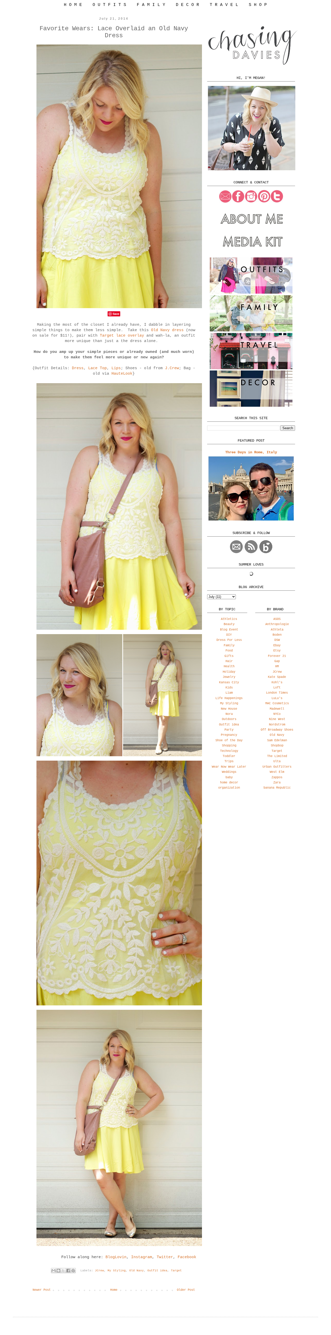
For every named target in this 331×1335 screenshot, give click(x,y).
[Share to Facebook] (68, 1270)
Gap (277, 661)
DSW (277, 640)
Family (229, 645)
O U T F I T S (109, 5)
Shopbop (277, 745)
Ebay (277, 645)
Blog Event (229, 630)
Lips (116, 368)
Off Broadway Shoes (277, 730)
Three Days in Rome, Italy (251, 452)
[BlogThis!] (58, 1270)
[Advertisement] (251, 834)
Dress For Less (229, 640)
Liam (229, 693)
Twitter (165, 1257)
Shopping (229, 745)
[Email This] (53, 1270)
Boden (277, 635)
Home (113, 1290)
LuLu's (277, 698)
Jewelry (229, 677)
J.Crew (172, 368)
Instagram (141, 1257)
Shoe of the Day (229, 740)
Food (229, 650)
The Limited (277, 756)
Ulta (277, 761)
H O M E (73, 5)
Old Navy (136, 1270)
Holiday (229, 672)
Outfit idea (157, 1270)
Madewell (277, 709)
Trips (229, 761)
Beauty (229, 624)
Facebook (187, 1257)
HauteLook (121, 374)
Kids (229, 687)
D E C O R (187, 5)
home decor (229, 782)
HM (277, 666)
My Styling (117, 1270)
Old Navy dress (167, 330)
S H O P (258, 5)
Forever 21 (277, 656)
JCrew (99, 1270)
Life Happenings (229, 698)
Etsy (277, 650)
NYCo (277, 714)
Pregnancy (229, 735)
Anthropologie (277, 624)
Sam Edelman (277, 740)
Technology (229, 751)
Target (176, 1270)
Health (229, 666)
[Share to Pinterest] (73, 1270)
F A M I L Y (151, 5)
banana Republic (277, 788)
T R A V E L (224, 5)
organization (229, 788)
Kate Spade (277, 677)
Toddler (229, 756)
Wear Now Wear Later (229, 767)
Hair (229, 661)
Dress (78, 368)
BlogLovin (116, 1257)
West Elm (277, 772)
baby (229, 777)
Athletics (229, 619)
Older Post (186, 1290)
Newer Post (42, 1290)
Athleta (277, 630)
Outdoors (229, 719)
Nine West (277, 719)
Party (229, 730)
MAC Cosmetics (277, 703)
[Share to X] (63, 1270)
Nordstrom (277, 724)
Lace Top (97, 368)
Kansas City (229, 682)
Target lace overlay (122, 335)
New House (229, 709)
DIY (229, 635)
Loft (277, 687)
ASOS (277, 619)
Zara (277, 782)
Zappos (277, 777)
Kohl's (277, 682)
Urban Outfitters (276, 767)
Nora (229, 714)
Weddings (229, 772)
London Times (277, 693)
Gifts (229, 656)
